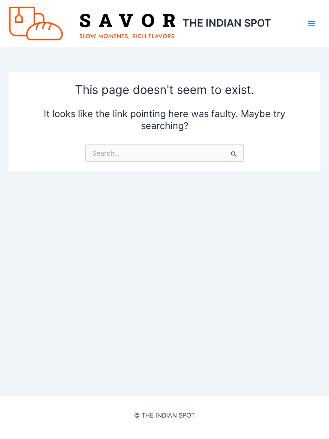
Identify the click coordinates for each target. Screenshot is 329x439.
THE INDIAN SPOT (226, 23)
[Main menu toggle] (311, 24)
